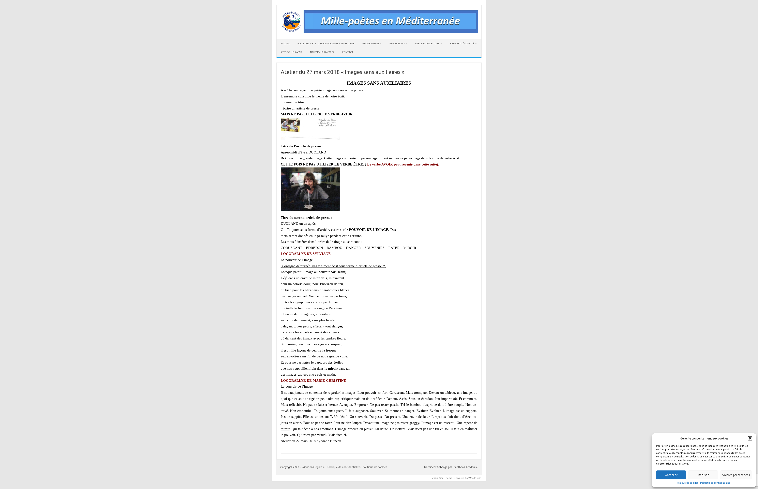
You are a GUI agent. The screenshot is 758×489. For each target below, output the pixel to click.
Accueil (285, 43)
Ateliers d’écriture (427, 43)
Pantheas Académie (466, 467)
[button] (750, 438)
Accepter (671, 475)
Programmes (370, 43)
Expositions (397, 43)
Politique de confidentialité (715, 483)
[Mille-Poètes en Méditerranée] (379, 32)
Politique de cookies (687, 483)
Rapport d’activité (462, 43)
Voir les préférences (736, 475)
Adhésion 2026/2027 (322, 52)
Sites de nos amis (291, 52)
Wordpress (474, 478)
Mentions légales (313, 467)
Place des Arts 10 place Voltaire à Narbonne (326, 43)
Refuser (703, 475)
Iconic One (438, 478)
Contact (347, 52)
